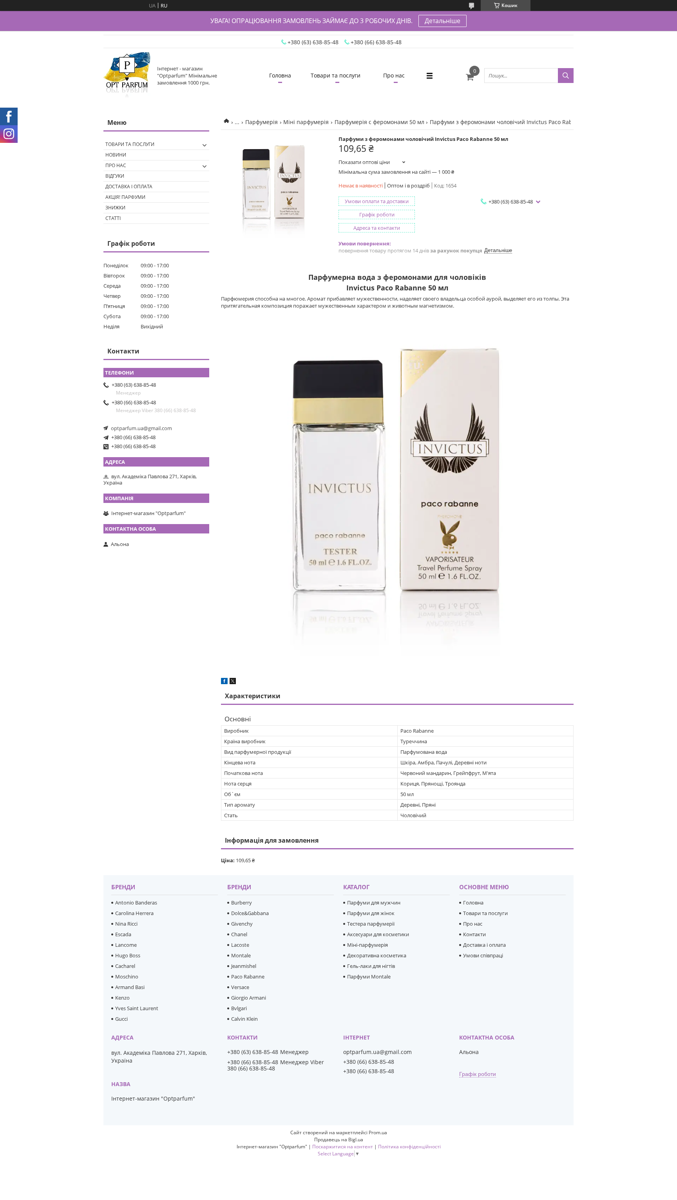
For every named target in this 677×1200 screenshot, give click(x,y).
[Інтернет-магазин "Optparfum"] (126, 75)
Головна (280, 75)
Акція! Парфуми (125, 197)
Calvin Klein (244, 1018)
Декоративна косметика (376, 955)
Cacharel (125, 965)
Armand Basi (130, 987)
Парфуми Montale (369, 976)
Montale (241, 955)
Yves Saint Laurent (136, 1008)
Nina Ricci (126, 923)
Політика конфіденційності (409, 1146)
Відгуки (114, 176)
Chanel (239, 934)
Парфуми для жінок (371, 913)
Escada (123, 934)
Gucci (121, 1018)
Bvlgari (239, 1008)
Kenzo (122, 997)
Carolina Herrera (134, 913)
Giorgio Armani (248, 997)
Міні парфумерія (306, 122)
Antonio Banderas (136, 902)
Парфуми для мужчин (373, 902)
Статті (113, 218)
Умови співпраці (483, 955)
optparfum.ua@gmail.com (141, 428)
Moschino (126, 976)
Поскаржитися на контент (342, 1146)
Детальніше (442, 20)
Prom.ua (378, 1132)
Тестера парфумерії (371, 923)
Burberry (241, 902)
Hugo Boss (127, 955)
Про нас (394, 75)
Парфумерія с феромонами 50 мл (379, 122)
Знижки (115, 207)
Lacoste (240, 944)
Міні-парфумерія (367, 944)
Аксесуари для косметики (378, 934)
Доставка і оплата (128, 186)
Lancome (126, 944)
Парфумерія (261, 122)
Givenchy (242, 923)
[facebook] (224, 682)
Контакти (474, 934)
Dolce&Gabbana (250, 913)
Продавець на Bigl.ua (338, 1139)
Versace (240, 987)
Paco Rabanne (247, 976)
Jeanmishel (243, 965)
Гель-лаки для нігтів (371, 965)
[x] (233, 682)
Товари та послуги (335, 75)
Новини (115, 154)
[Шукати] (566, 75)
